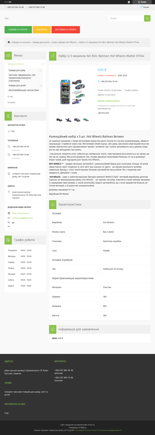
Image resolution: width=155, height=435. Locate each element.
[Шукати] (147, 18)
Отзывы (11, 103)
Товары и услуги (17, 30)
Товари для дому (17, 70)
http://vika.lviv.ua (20, 213)
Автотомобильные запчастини (24, 90)
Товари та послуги (21, 42)
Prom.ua (91, 425)
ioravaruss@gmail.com (22, 218)
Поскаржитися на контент (86, 430)
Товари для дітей (40, 42)
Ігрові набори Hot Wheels (64, 42)
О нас (10, 97)
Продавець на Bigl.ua (77, 428)
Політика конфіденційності (110, 430)
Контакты (41, 30)
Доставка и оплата (65, 30)
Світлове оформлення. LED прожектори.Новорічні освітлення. (22, 78)
